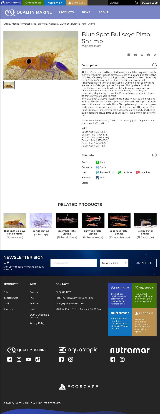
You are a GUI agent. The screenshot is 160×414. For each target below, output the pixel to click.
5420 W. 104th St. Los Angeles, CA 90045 (78, 309)
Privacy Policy (37, 323)
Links (32, 309)
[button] (119, 66)
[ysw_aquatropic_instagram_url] (70, 360)
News (86, 12)
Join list (144, 262)
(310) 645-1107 (63, 292)
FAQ (32, 297)
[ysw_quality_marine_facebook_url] (9, 360)
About (103, 12)
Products (66, 12)
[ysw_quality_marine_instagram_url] (19, 360)
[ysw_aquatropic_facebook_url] (61, 360)
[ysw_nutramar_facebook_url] (112, 360)
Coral (6, 303)
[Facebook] (129, 55)
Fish (5, 292)
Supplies (7, 309)
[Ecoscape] (74, 387)
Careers (34, 292)
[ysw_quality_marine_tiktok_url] (37, 360)
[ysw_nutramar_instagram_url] (122, 360)
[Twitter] (148, 55)
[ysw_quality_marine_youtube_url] (28, 360)
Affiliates (34, 303)
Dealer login (150, 3)
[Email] (135, 55)
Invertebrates (10, 297)
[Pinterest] (155, 55)
